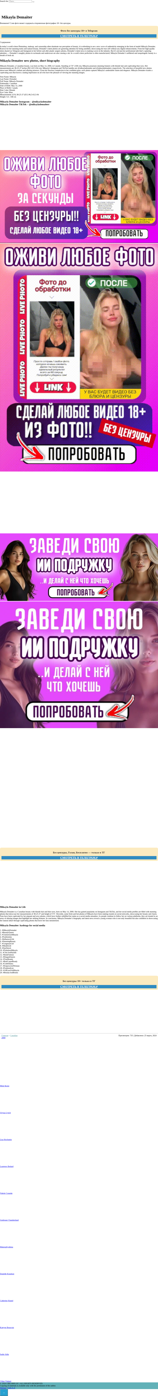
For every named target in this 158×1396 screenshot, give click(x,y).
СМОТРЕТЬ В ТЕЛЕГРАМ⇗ (79, 35)
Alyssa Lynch (5, 1113)
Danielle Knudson (7, 1274)
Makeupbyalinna (6, 1247)
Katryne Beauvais (7, 1327)
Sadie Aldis (4, 1354)
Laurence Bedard (6, 1166)
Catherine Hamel (6, 1301)
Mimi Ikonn (4, 1086)
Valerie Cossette (6, 1193)
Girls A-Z (11, 1388)
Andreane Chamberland (9, 1220)
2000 (3, 1038)
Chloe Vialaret (5, 1381)
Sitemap (3, 1388)
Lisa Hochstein (6, 1140)
